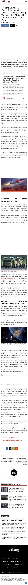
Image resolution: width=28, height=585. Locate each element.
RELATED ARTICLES (6, 484)
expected (23, 420)
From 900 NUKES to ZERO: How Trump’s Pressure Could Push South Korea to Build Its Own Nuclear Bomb (14, 528)
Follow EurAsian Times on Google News (12, 440)
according (16, 122)
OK (25, 583)
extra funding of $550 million (8, 278)
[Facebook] (7, 448)
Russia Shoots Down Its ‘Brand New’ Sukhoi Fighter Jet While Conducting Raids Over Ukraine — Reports (7, 459)
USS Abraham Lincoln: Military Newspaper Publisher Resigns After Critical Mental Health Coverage (13, 519)
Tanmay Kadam (6, 22)
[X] (10, 448)
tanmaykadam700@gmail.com (12, 437)
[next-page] (4, 512)
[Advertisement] (14, 43)
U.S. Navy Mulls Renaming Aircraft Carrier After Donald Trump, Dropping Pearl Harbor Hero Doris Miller (14, 524)
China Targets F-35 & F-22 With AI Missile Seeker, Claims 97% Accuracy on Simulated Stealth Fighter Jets (14, 538)
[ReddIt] (16, 448)
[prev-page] (2, 512)
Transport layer (5, 405)
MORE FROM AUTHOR (17, 484)
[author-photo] (14, 476)
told (26, 155)
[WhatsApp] (13, 448)
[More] (16, 25)
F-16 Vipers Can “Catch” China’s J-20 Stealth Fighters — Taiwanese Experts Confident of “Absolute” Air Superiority (14, 533)
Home (2, 4)
